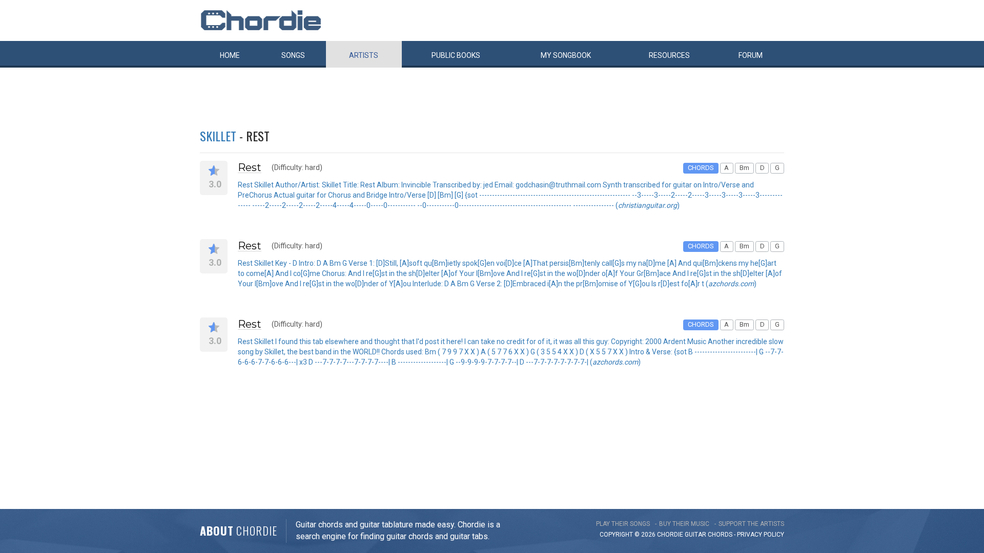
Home (230, 55)
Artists (363, 55)
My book (566, 55)
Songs (293, 55)
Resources (669, 55)
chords (720, 534)
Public (456, 55)
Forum (751, 55)
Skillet (218, 135)
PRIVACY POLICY (760, 534)
